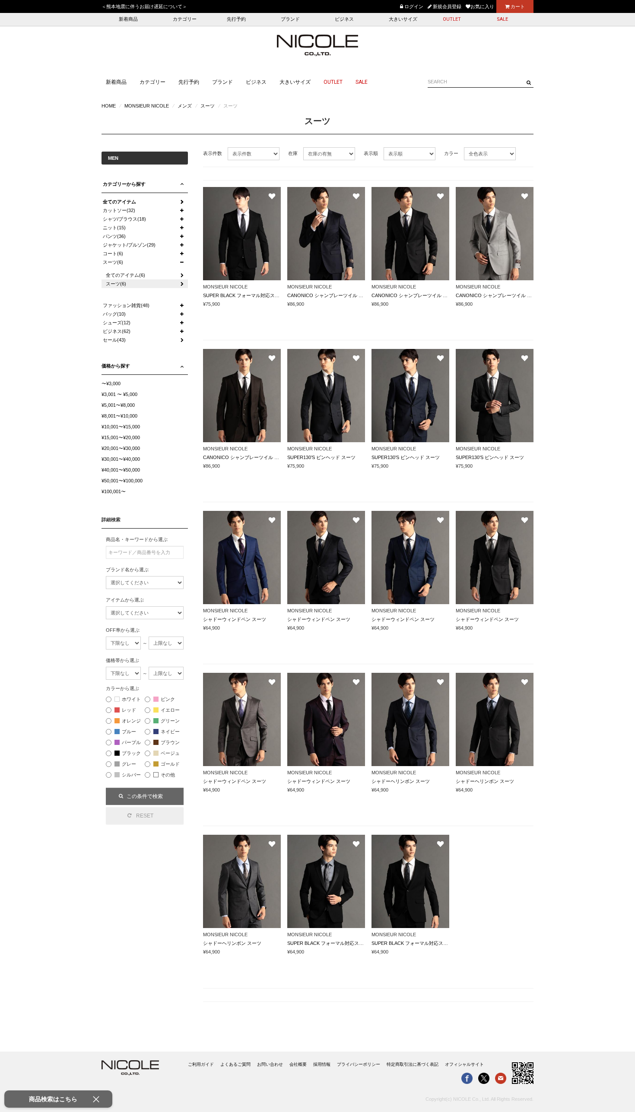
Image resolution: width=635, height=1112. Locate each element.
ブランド (290, 19)
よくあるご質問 (235, 1064)
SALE (502, 19)
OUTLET (452, 19)
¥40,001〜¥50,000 (121, 469)
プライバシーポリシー (358, 1064)
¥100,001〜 (114, 491)
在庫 (293, 153)
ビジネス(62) (116, 331)
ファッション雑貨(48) (126, 305)
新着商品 (128, 19)
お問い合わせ (270, 1064)
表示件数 (212, 153)
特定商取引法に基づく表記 (412, 1064)
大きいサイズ (403, 19)
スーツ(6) (113, 262)
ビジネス (344, 19)
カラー (451, 153)
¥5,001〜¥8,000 (118, 405)
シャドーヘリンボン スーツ (400, 781)
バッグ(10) (114, 314)
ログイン (413, 6)
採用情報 (321, 1064)
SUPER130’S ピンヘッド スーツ (321, 457)
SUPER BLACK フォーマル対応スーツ (243, 295)
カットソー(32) (119, 210)
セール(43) (114, 339)
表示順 (371, 153)
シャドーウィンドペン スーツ (234, 619)
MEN (113, 158)
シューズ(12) (116, 322)
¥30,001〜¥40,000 (121, 459)
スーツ (207, 105)
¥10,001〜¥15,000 (121, 426)
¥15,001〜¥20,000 (121, 437)
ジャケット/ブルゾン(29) (129, 244)
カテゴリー (185, 19)
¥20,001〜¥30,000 (121, 448)
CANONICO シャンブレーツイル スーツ (330, 295)
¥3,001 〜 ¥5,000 (119, 394)
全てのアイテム (119, 201)
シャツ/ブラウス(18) (124, 219)
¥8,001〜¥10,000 (119, 415)
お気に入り (482, 6)
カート (517, 6)
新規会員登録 (446, 6)
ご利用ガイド (201, 1064)
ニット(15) (114, 227)
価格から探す (116, 365)
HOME (109, 105)
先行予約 (236, 19)
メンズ (185, 105)
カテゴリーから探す (124, 184)
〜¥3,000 (111, 383)
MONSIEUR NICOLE (146, 105)
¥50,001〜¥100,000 (122, 480)
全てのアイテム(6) (125, 275)
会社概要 (298, 1064)
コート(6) (113, 253)
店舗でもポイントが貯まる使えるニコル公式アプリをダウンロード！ (291, 6)
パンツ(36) (114, 236)
